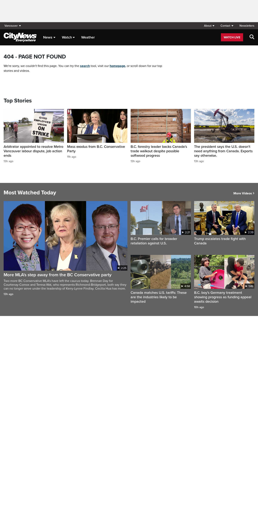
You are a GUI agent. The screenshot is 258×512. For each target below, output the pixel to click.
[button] (209, 25)
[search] (252, 37)
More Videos (242, 193)
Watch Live (232, 37)
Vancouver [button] (11, 25)
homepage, (118, 66)
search (85, 66)
